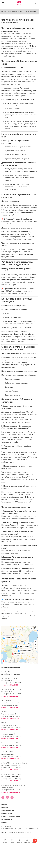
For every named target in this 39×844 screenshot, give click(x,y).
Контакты (4, 807)
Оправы (3, 11)
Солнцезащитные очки (15, 11)
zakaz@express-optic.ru (10, 674)
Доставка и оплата (7, 810)
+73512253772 (6, 671)
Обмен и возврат (7, 813)
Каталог (4, 804)
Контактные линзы (30, 11)
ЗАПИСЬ (4, 822)
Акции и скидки (6, 819)
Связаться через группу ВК (10, 816)
